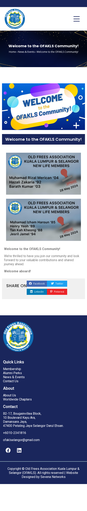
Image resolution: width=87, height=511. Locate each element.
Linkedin (39, 291)
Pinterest (58, 291)
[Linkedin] (19, 450)
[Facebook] (8, 450)
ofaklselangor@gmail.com (21, 440)
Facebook (39, 283)
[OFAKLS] (15, 19)
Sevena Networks (53, 477)
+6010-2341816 (14, 433)
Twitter (59, 283)
